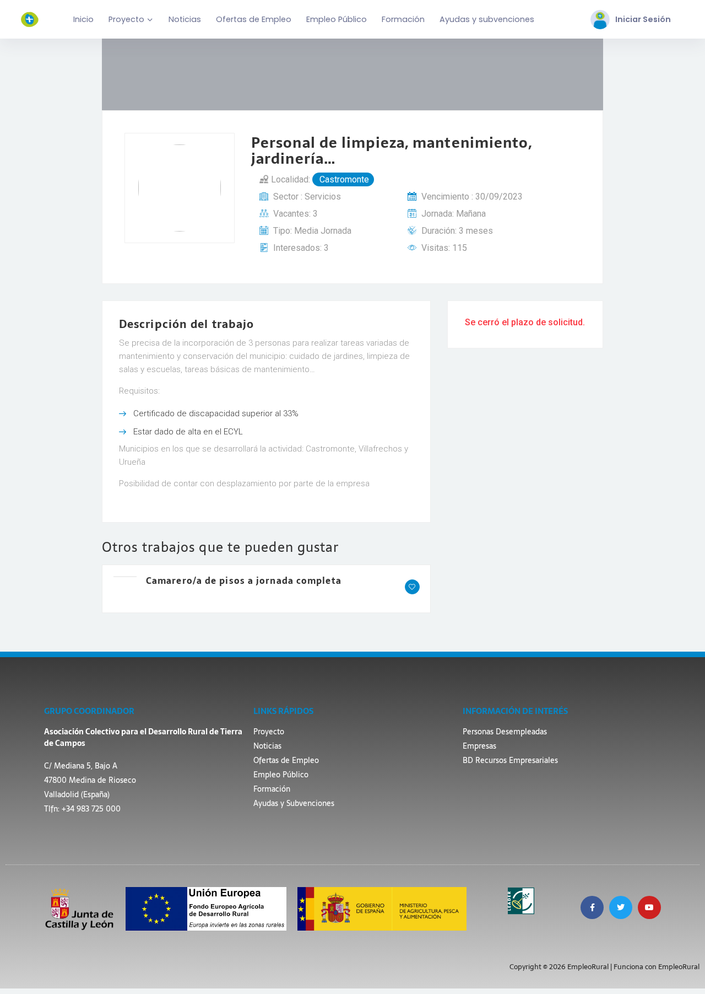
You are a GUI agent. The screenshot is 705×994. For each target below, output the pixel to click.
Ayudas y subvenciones (487, 19)
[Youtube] (649, 907)
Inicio (83, 19)
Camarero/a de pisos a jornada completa (243, 580)
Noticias (185, 19)
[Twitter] (620, 907)
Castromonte (343, 179)
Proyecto (126, 19)
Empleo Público (336, 19)
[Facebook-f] (592, 907)
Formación (403, 19)
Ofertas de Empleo (253, 19)
